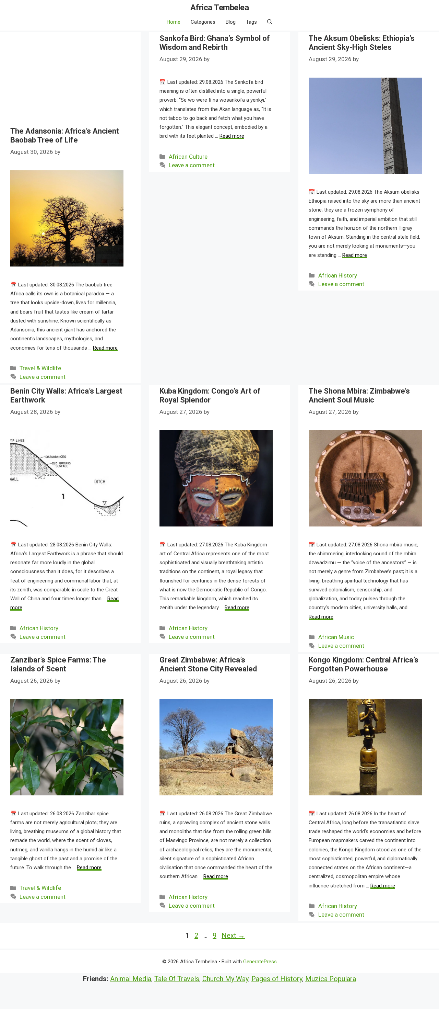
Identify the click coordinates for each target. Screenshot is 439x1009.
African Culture (188, 156)
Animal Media (130, 979)
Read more (105, 348)
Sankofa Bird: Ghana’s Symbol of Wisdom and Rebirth (214, 43)
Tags (251, 22)
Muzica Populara (330, 979)
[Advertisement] (66, 80)
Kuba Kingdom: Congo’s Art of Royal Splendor (210, 395)
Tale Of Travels (176, 979)
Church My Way (225, 979)
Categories (203, 22)
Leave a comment (43, 376)
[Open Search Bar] (269, 22)
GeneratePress (260, 962)
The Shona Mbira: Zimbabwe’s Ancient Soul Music (359, 395)
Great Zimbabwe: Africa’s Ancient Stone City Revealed (208, 664)
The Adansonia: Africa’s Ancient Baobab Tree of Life (64, 135)
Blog (231, 22)
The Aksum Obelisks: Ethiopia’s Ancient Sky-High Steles (362, 43)
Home (173, 22)
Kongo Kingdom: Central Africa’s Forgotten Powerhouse (363, 664)
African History (337, 275)
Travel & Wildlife (40, 368)
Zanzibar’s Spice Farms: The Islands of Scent (58, 664)
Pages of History (276, 979)
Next (233, 935)
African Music (336, 637)
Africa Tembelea (219, 7)
